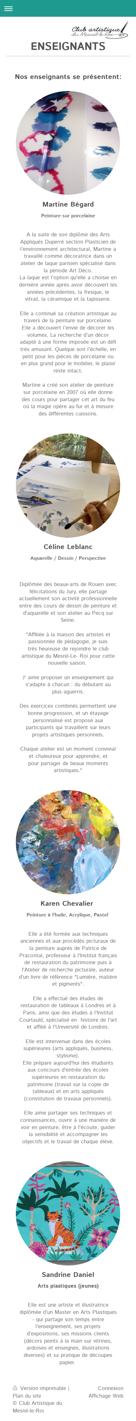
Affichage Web (106, 1396)
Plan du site (27, 1396)
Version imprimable (43, 1388)
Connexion (110, 1388)
